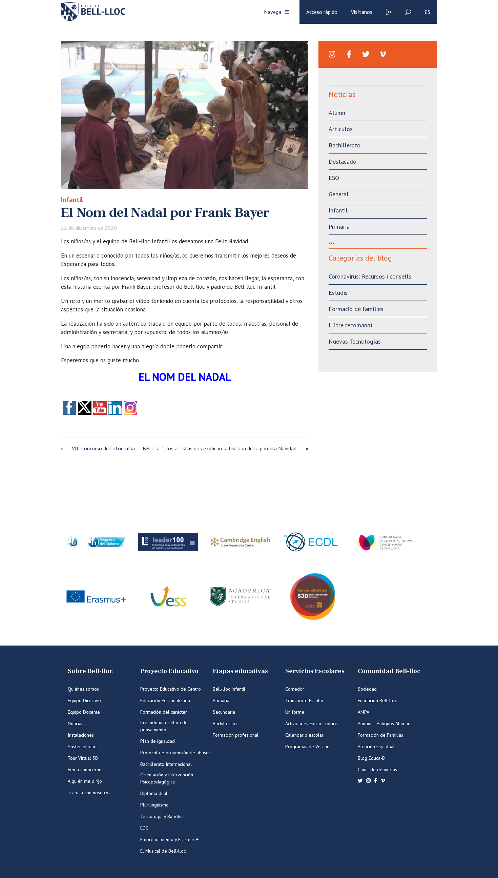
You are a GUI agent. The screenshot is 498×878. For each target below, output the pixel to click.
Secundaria (224, 712)
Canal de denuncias (377, 770)
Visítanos (361, 11)
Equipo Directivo (84, 700)
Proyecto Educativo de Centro (170, 689)
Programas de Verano (307, 746)
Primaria (339, 226)
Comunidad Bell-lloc (389, 671)
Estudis (338, 293)
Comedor (294, 689)
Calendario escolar (304, 735)
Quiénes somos (83, 689)
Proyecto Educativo (169, 671)
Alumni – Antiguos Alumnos (385, 723)
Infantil (72, 199)
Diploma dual (153, 793)
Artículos (341, 129)
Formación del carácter (163, 712)
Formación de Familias (380, 735)
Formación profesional (235, 735)
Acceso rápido (321, 11)
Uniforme (294, 712)
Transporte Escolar (304, 700)
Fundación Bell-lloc (377, 700)
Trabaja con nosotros (89, 793)
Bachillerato (344, 145)
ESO (334, 178)
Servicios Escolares (315, 671)
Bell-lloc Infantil (229, 689)
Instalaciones (81, 735)
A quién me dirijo (85, 781)
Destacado (342, 161)
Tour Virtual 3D (83, 758)
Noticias (75, 723)
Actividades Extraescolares (312, 723)
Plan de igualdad (157, 741)
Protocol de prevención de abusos (175, 753)
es (427, 11)
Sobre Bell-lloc (90, 671)
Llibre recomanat (351, 325)
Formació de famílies (356, 309)
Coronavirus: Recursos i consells (370, 276)
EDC (144, 828)
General (339, 194)
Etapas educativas (240, 671)
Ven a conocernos (86, 770)
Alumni (338, 113)
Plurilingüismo (154, 805)
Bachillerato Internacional (166, 764)
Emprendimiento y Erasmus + (169, 839)
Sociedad (367, 689)
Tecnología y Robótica (162, 816)
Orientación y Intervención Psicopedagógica (166, 778)
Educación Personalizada (165, 700)
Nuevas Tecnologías (355, 341)
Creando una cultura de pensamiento (164, 726)
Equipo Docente (84, 712)
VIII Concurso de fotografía (103, 448)
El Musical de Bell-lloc (163, 851)
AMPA (363, 712)
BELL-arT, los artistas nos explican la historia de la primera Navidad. (220, 448)
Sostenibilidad (82, 746)
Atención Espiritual (376, 746)
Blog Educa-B (371, 758)
